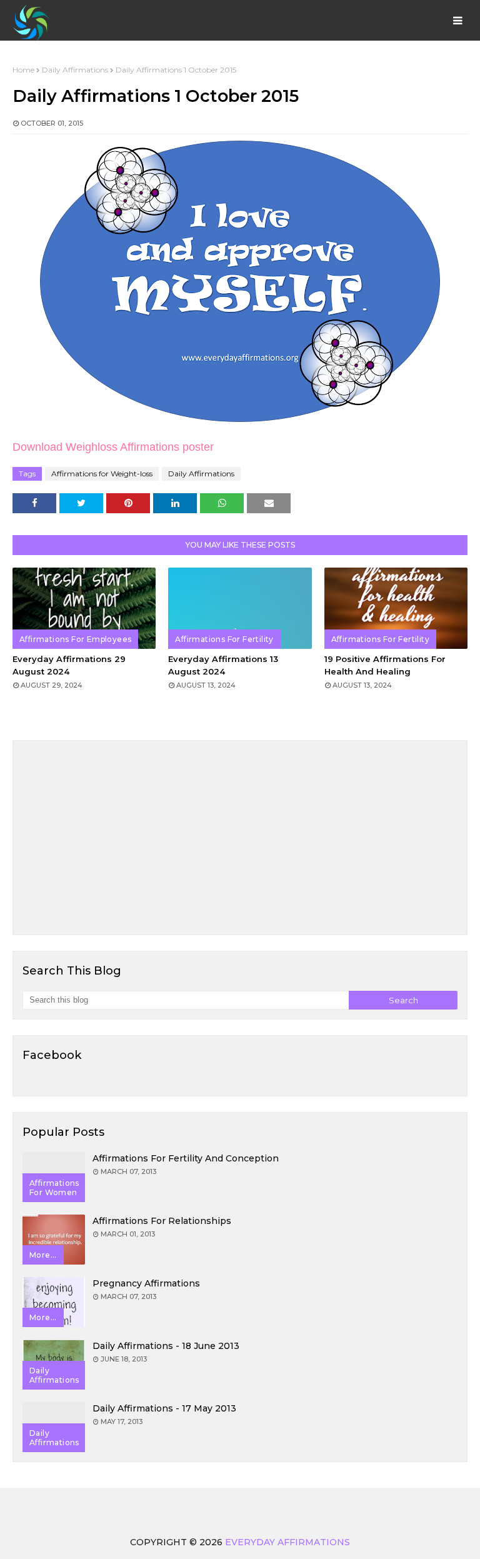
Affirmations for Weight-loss (101, 473)
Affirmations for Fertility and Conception (185, 1158)
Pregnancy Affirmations (146, 1283)
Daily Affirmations (75, 69)
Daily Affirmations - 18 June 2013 (165, 1345)
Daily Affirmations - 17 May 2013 (164, 1408)
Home (23, 69)
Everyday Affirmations (287, 1542)
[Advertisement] (240, 837)
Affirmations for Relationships (161, 1220)
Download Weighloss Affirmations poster (113, 447)
